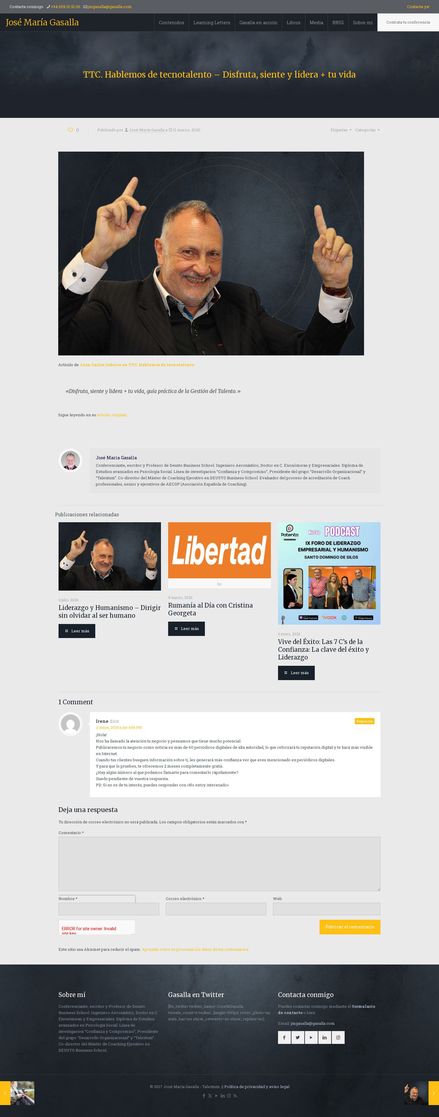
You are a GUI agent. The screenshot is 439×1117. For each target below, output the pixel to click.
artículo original (111, 414)
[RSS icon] (235, 1095)
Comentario (71, 832)
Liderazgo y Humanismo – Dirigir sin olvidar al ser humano (110, 611)
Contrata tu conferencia (408, 22)
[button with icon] (284, 1037)
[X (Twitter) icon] (210, 1095)
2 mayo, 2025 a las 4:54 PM (119, 727)
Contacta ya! (418, 6)
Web (277, 898)
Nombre (68, 898)
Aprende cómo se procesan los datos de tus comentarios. (195, 949)
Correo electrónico (185, 898)
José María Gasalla (42, 22)
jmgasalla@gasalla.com (110, 6)
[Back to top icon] (410, 1104)
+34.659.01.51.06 (65, 6)
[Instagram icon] (229, 1095)
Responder (365, 721)
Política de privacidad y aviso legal (256, 1086)
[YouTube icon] (216, 1095)
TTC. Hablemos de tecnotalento (161, 364)
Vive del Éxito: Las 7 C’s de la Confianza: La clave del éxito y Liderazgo (323, 649)
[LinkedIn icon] (222, 1095)
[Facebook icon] (204, 1095)
